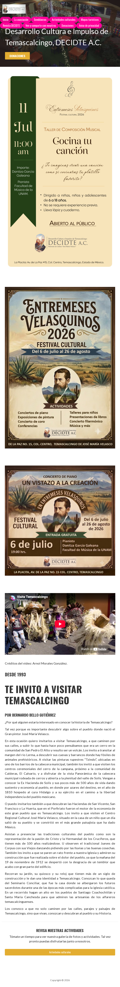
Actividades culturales (63, 20)
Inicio (5, 20)
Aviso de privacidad (89, 25)
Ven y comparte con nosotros (40, 25)
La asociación (21, 20)
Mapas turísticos (90, 20)
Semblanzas (40, 20)
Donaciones (67, 25)
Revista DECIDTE (11, 25)
